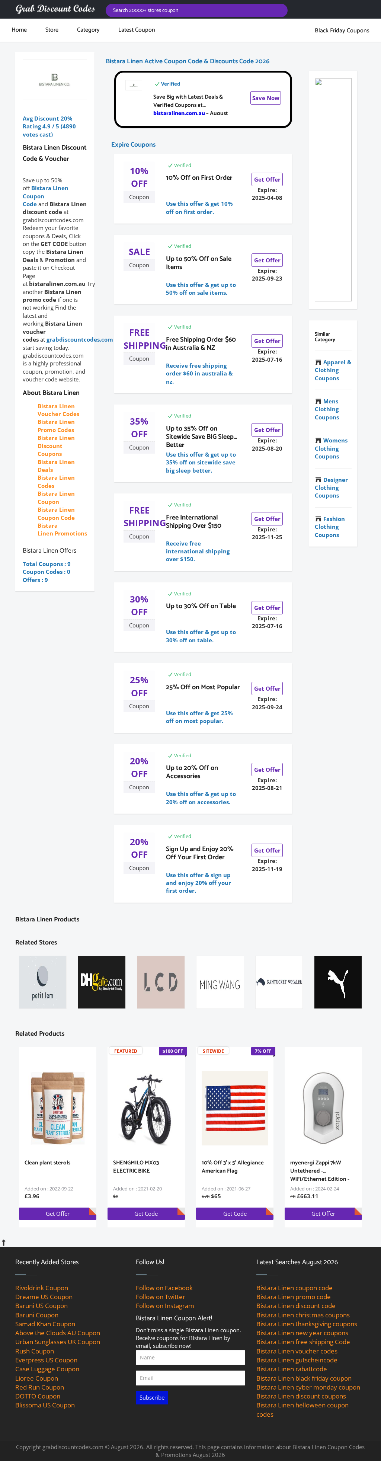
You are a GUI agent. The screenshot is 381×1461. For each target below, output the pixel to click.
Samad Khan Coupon (45, 1324)
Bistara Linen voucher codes (296, 1351)
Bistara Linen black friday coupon (304, 1378)
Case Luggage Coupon (47, 1369)
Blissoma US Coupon (45, 1405)
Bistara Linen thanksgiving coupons (306, 1324)
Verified (170, 83)
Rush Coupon (34, 1351)
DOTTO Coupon (37, 1396)
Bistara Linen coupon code (294, 1287)
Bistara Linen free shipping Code (303, 1341)
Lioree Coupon (36, 1378)
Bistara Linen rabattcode (291, 1369)
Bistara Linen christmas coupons (303, 1315)
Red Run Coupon (39, 1387)
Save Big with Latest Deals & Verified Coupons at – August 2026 (190, 109)
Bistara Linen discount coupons (301, 1396)
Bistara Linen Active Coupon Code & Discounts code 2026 (187, 61)
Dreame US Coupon (44, 1296)
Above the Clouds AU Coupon (57, 1333)
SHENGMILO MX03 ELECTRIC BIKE (136, 1167)
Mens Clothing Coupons (327, 409)
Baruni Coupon (36, 1315)
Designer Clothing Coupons (331, 487)
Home (19, 30)
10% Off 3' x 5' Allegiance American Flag (233, 1167)
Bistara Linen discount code (296, 1305)
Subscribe (152, 1397)
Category (88, 30)
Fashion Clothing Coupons (330, 526)
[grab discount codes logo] (55, 9)
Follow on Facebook (164, 1287)
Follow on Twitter (160, 1296)
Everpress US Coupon (46, 1360)
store (51, 30)
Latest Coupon (136, 30)
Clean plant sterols (47, 1162)
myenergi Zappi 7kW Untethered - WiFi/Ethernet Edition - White (319, 1175)
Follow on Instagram (165, 1305)
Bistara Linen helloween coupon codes (302, 1409)
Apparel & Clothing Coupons (333, 370)
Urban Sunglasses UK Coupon (57, 1341)
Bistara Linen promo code (293, 1296)
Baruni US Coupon (41, 1305)
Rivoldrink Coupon (41, 1287)
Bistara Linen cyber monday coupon (308, 1387)
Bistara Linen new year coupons (302, 1333)
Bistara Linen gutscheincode (296, 1360)
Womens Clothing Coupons (331, 448)
